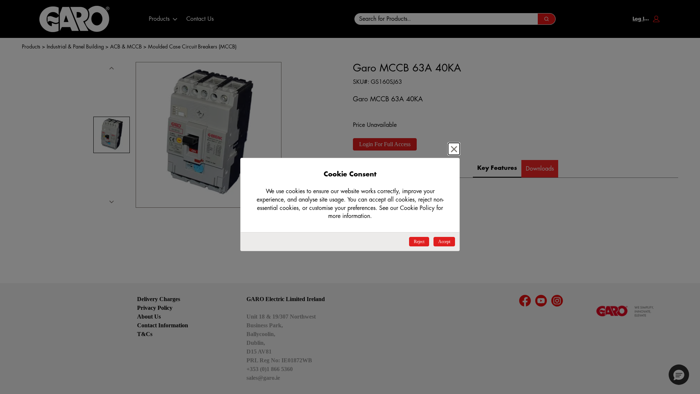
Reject (419, 241)
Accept (444, 241)
